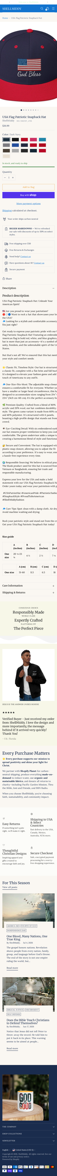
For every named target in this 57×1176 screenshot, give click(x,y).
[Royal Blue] (15, 145)
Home (5, 18)
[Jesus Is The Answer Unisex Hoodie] (28, 675)
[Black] (15, 139)
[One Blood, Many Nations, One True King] (28, 910)
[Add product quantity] (12, 177)
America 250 (13, 926)
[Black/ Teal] (42, 139)
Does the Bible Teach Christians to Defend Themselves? (28, 1021)
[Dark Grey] (15, 150)
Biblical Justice (15, 1010)
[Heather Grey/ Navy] (33, 150)
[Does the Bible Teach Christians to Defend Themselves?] (28, 994)
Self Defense (13, 1014)
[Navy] (24, 145)
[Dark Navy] (6, 139)
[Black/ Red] (24, 139)
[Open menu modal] (53, 8)
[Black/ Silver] (6, 145)
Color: (11, 134)
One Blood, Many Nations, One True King (27, 937)
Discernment (32, 1010)
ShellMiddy (8, 120)
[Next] (47, 2)
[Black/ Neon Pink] (33, 139)
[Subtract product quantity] (5, 177)
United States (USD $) (24, 1150)
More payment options (28, 203)
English (5, 1150)
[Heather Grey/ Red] (42, 150)
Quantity (7, 171)
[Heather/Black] (24, 150)
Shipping (7, 210)
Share (9, 278)
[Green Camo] (6, 150)
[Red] (42, 145)
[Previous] (9, 2)
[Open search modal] (42, 8)
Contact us (25, 256)
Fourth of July (29, 926)
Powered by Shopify (10, 1159)
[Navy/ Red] (33, 145)
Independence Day (16, 930)
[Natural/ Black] (6, 156)
